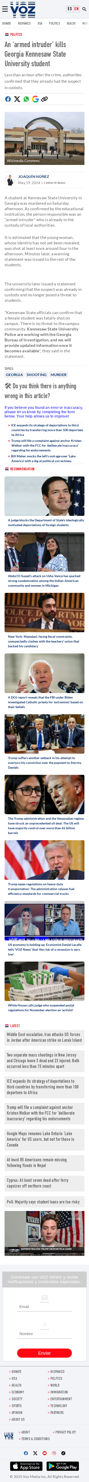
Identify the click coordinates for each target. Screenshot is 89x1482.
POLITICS (54, 24)
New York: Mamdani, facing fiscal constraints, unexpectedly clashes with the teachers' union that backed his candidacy (43, 641)
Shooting (37, 374)
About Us (18, 1420)
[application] (44, 1233)
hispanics (24, 24)
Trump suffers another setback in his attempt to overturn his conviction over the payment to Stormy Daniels (44, 762)
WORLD (55, 1386)
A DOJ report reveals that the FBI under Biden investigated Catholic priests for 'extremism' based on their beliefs (45, 702)
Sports (17, 1406)
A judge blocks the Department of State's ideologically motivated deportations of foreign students (46, 522)
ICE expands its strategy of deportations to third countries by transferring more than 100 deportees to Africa (47, 430)
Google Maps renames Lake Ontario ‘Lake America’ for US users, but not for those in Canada (40, 1140)
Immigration (59, 1393)
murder (59, 374)
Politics (16, 35)
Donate (6, 24)
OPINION (17, 1413)
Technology (58, 1406)
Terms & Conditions (35, 1439)
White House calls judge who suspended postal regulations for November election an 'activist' (41, 1007)
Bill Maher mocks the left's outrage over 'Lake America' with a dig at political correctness (43, 458)
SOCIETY (17, 1399)
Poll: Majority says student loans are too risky (43, 1202)
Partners (57, 1413)
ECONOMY (18, 1393)
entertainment (61, 1399)
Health (71, 24)
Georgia (14, 374)
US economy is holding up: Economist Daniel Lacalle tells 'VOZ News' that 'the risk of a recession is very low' (44, 949)
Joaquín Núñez (33, 176)
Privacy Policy (65, 1433)
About (25, 1433)
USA (40, 24)
